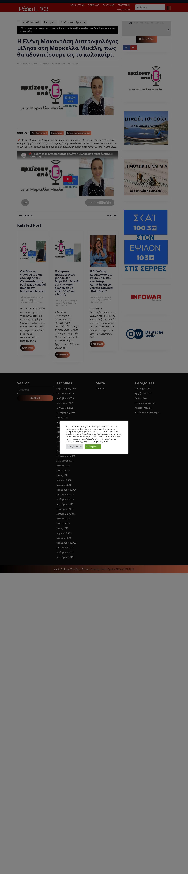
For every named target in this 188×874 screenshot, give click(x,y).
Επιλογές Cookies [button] (74, 446)
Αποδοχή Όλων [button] (92, 446)
